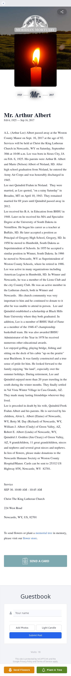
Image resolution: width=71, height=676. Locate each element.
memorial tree (44, 533)
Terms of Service (44, 661)
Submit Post (35, 635)
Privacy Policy (26, 661)
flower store (30, 538)
